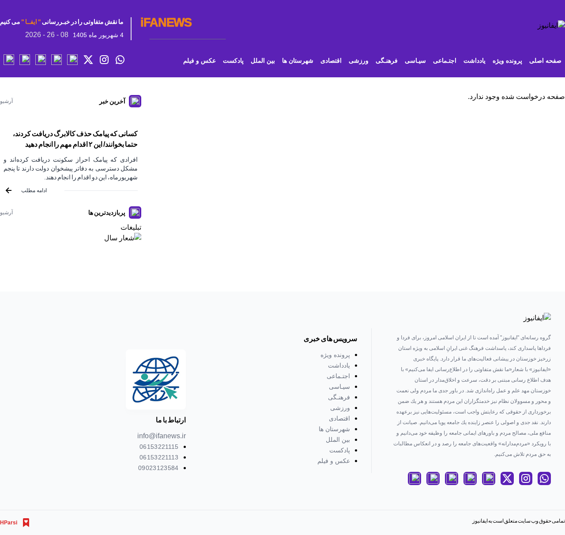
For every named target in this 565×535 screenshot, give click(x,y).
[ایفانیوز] (543, 25)
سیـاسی (415, 60)
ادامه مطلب (34, 190)
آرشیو (6, 101)
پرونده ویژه (507, 60)
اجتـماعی (444, 60)
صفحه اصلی (545, 60)
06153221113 (159, 457)
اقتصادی (331, 60)
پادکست (233, 60)
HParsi (8, 523)
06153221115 (159, 446)
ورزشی (359, 60)
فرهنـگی (387, 60)
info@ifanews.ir (161, 436)
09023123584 (158, 467)
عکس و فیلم (199, 60)
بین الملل (263, 60)
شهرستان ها (297, 60)
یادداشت (474, 60)
